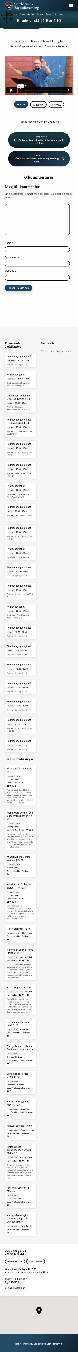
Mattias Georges (14, 868)
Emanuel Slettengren (16, 1057)
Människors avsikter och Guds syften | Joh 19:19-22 (20, 816)
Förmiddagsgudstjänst (19, 356)
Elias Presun (27, 933)
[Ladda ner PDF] (15, 786)
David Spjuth (25, 1226)
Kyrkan (40, 14)
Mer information (15, 1262)
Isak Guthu (25, 1029)
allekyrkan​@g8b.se (15, 1288)
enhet (36, 121)
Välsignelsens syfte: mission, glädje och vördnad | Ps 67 (18, 1218)
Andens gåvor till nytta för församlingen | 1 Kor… (41, 141)
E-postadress (12, 257)
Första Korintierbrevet (56, 46)
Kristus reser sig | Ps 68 (19, 1125)
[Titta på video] (10, 786)
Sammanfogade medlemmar (25, 46)
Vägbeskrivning (35, 1262)
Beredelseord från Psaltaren (18, 871)
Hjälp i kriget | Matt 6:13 (19, 987)
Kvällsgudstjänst (16, 374)
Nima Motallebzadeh (42, 41)
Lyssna (39, 105)
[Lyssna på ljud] (13, 786)
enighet (44, 121)
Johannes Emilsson (15, 1085)
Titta (22, 105)
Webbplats (10, 271)
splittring (54, 121)
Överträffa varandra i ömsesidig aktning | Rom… (37, 160)
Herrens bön (12, 960)
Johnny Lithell (13, 779)
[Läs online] (8, 786)
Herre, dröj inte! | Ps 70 (18, 928)
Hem (17, 14)
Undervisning (28, 14)
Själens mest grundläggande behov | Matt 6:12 (19, 1150)
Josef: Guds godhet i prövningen (20, 1060)
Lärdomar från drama (15, 782)
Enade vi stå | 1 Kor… (54, 14)
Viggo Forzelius (27, 1130)
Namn (9, 243)
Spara (57, 105)
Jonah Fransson (14, 1198)
